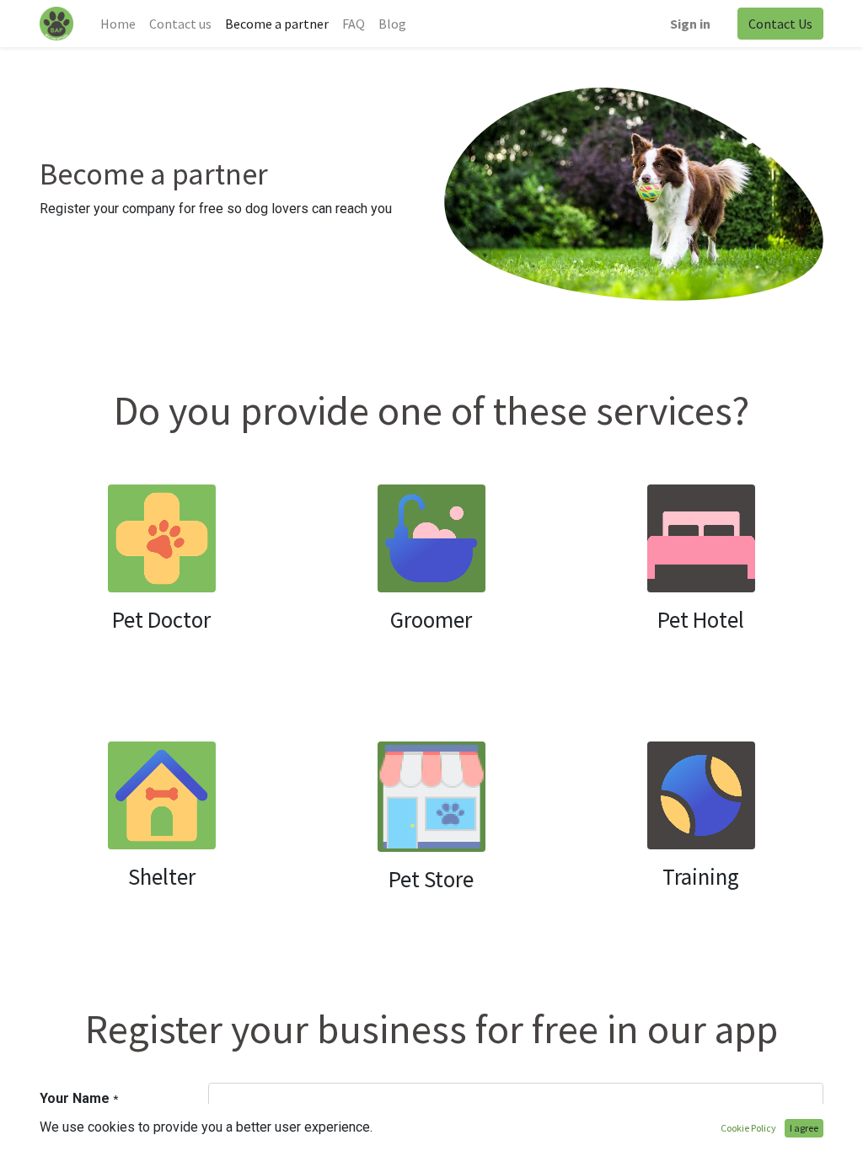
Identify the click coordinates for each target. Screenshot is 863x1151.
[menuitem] (118, 23)
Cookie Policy (748, 1128)
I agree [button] (804, 1128)
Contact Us (780, 23)
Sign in (690, 23)
